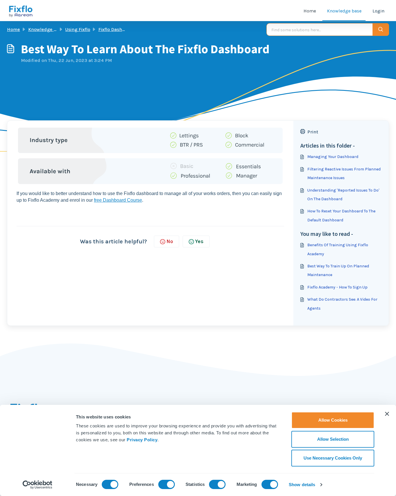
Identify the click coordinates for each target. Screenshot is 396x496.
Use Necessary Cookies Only (333, 457)
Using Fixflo (77, 29)
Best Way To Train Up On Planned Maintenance (338, 270)
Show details (302, 484)
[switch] (166, 484)
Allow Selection (333, 439)
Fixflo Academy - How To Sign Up (337, 287)
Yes (199, 241)
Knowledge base (344, 11)
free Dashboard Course (118, 200)
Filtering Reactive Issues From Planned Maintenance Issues (344, 173)
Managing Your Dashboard (332, 156)
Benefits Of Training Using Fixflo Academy (337, 249)
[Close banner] (387, 414)
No (169, 241)
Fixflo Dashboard (116, 29)
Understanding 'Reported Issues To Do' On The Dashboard (343, 194)
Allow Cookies (333, 420)
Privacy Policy (142, 439)
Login (378, 11)
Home (310, 11)
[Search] (381, 29)
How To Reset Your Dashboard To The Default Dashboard (341, 215)
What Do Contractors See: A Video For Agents (342, 304)
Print (312, 132)
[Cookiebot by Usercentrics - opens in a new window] (37, 484)
